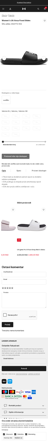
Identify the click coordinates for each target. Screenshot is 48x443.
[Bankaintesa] (12, 397)
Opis (4, 170)
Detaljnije (5, 430)
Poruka (5, 292)
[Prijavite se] (10, 8)
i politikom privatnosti (34, 374)
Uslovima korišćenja (21, 374)
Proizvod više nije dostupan (15, 156)
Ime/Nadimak (8, 272)
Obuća (4, 15)
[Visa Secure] (30, 397)
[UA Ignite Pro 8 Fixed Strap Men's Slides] (31, 225)
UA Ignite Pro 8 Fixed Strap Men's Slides (31, 250)
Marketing (31, 434)
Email (5, 279)
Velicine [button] (14, 111)
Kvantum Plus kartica (24, 2)
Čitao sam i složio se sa (21, 374)
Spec (19, 170)
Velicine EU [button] (6, 111)
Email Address (8, 358)
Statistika (20, 434)
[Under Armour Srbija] (24, 9)
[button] (44, 22)
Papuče (11, 15)
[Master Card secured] (25, 397)
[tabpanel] (24, 58)
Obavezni (9, 434)
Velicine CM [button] (23, 111)
